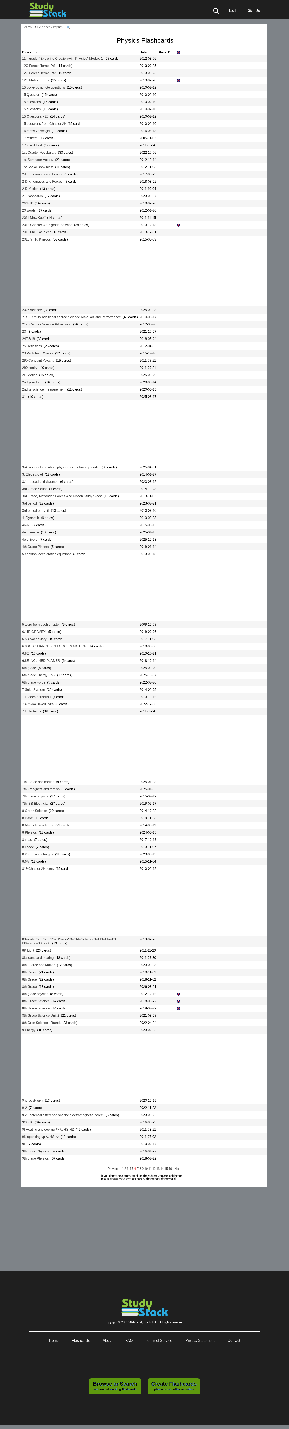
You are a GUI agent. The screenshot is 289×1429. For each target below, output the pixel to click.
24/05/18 (28, 339)
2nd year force (32, 382)
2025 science (32, 310)
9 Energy (28, 1030)
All (36, 27)
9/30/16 (27, 1122)
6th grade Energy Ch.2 (38, 675)
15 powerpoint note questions (43, 87)
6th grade (29, 668)
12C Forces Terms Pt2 (39, 73)
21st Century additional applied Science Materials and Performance (71, 317)
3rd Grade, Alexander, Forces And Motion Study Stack (62, 496)
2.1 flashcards (32, 196)
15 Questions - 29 (35, 116)
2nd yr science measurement (43, 389)
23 (24, 331)
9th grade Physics (35, 1151)
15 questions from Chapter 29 (44, 123)
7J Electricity (31, 711)
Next (178, 1168)
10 (146, 1168)
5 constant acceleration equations (46, 554)
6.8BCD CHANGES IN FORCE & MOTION (54, 646)
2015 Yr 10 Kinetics (36, 239)
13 (158, 1168)
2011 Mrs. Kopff (33, 217)
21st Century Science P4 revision (46, 324)
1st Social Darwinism (37, 167)
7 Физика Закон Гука (38, 704)
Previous (113, 1168)
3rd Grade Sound (34, 489)
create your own (120, 1178)
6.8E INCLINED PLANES (41, 661)
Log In (233, 10)
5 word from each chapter (41, 624)
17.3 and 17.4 (32, 145)
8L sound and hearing (38, 958)
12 (154, 1168)
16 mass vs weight (36, 131)
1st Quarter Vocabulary (39, 152)
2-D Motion (30, 189)
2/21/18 (27, 203)
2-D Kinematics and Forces (42, 174)
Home (54, 1340)
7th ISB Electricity (35, 803)
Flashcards (81, 1340)
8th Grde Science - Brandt (41, 1023)
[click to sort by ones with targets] (179, 52)
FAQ (129, 1340)
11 (150, 1168)
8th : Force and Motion (38, 965)
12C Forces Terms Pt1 (39, 66)
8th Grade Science (36, 1001)
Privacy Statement (199, 1340)
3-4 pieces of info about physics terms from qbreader (61, 467)
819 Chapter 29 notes (38, 868)
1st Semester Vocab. (37, 160)
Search (27, 27)
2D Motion (29, 375)
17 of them (30, 138)
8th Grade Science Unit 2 (40, 1015)
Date (143, 52)
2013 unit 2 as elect (36, 232)
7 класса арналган (36, 697)
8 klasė (27, 818)
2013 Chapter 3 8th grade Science (47, 225)
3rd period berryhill (35, 510)
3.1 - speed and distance (40, 481)
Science (45, 27)
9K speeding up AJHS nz (40, 1137)
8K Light (28, 950)
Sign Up (254, 10)
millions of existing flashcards (115, 1386)
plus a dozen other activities (174, 1386)
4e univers (29, 539)
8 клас (27, 840)
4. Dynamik (30, 518)
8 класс (28, 847)
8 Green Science (34, 811)
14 (163, 1168)
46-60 (26, 525)
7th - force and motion (38, 782)
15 (167, 1168)
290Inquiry (29, 368)
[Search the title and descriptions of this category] (68, 28)
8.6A (25, 861)
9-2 (24, 1108)
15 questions (31, 102)
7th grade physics (35, 796)
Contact (234, 1340)
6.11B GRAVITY (34, 632)
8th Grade (29, 972)
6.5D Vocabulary (34, 639)
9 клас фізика (32, 1100)
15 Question (31, 95)
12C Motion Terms (35, 80)
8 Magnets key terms (38, 825)
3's (24, 397)
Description (31, 52)
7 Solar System (33, 689)
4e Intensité (30, 532)
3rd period (29, 503)
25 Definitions (32, 346)
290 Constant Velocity (38, 360)
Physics (58, 27)
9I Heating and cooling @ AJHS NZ (48, 1129)
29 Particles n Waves (37, 353)
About (107, 1340)
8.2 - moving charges (37, 854)
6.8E (25, 653)
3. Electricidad (32, 474)
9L (24, 1144)
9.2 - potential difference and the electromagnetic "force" (63, 1115)
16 (171, 1168)
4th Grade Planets (35, 547)
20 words (29, 210)
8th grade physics (35, 994)
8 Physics (29, 832)
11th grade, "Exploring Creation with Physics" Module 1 (62, 58)
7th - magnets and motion (41, 789)
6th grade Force (33, 682)
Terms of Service (159, 1340)
